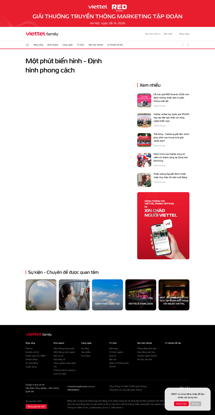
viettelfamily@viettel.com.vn (81, 386)
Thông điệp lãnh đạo (146, 348)
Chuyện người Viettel (147, 355)
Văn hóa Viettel (96, 44)
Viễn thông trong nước (64, 348)
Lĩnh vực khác (60, 373)
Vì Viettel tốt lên (115, 44)
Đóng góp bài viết (36, 406)
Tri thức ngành (116, 352)
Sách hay (113, 348)
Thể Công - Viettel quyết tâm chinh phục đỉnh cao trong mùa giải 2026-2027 (171, 137)
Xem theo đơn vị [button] (152, 33)
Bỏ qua (195, 403)
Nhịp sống (38, 44)
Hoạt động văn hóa (146, 352)
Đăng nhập (181, 403)
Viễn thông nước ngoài (64, 352)
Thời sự (29, 348)
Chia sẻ (112, 355)
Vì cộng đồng (32, 363)
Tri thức (80, 44)
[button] (184, 33)
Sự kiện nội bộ (32, 352)
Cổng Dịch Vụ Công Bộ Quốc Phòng (125, 389)
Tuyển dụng (31, 366)
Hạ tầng (85, 348)
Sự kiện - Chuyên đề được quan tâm (63, 272)
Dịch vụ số (58, 355)
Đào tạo (113, 359)
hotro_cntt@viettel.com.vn (95, 407)
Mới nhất (168, 33)
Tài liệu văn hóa (144, 359)
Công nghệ (68, 44)
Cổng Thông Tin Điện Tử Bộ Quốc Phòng (128, 386)
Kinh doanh (53, 44)
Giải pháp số (59, 359)
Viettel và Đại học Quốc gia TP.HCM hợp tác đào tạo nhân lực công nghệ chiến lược (171, 117)
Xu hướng (85, 355)
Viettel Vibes (32, 359)
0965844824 (73, 389)
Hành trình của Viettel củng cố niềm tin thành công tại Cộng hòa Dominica (171, 157)
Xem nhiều (150, 85)
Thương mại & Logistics (65, 370)
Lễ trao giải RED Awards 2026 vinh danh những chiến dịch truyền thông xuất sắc (171, 97)
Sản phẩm (86, 352)
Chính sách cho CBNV (36, 355)
